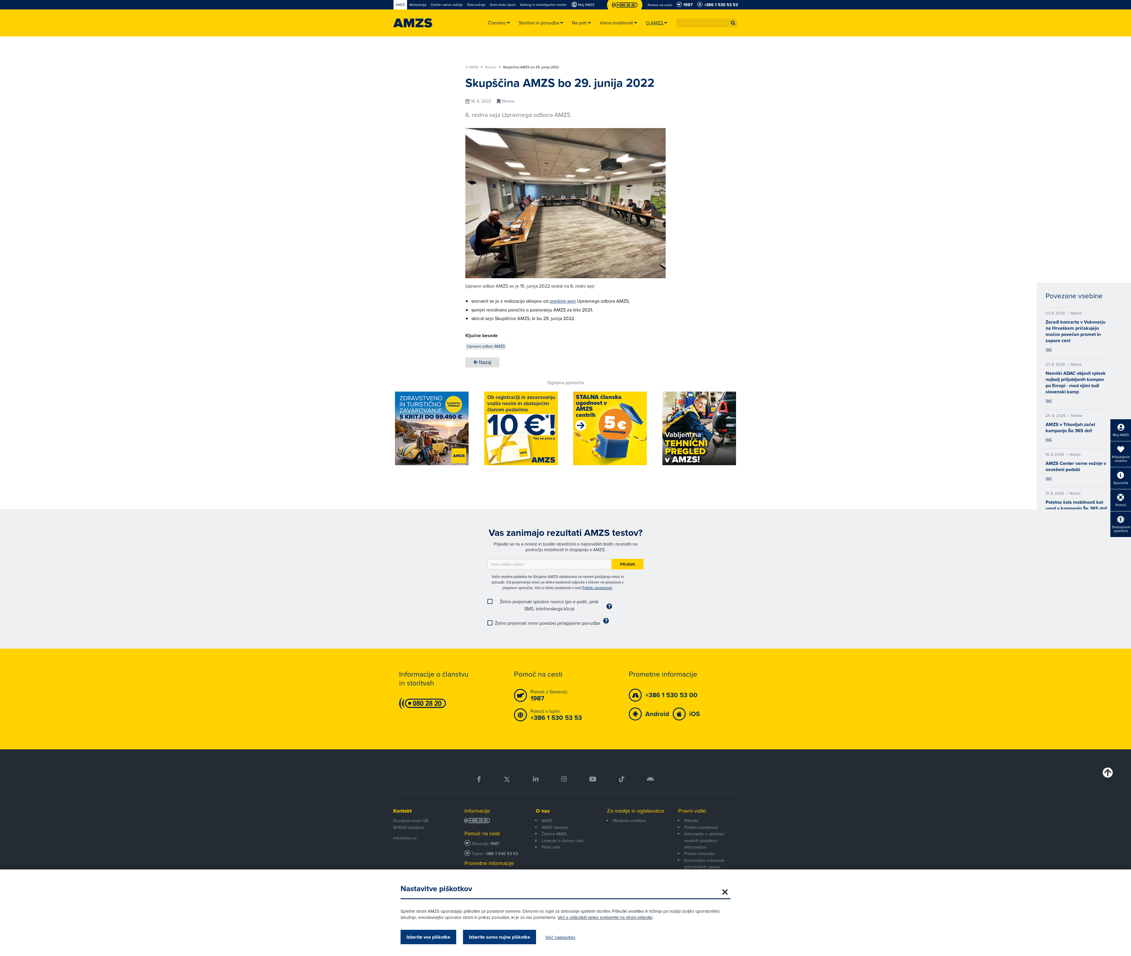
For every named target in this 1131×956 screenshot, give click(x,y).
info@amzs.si (404, 838)
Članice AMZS (554, 834)
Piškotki (691, 821)
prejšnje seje (563, 301)
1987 (494, 843)
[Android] (650, 779)
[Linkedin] (535, 779)
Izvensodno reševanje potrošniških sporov (704, 863)
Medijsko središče (629, 821)
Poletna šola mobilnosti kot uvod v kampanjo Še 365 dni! (1076, 505)
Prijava (627, 564)
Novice (491, 67)
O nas (543, 811)
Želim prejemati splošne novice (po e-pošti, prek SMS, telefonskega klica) (549, 605)
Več (1049, 349)
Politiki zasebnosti (597, 587)
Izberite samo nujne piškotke (499, 937)
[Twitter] (507, 779)
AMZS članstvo (555, 827)
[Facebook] (479, 779)
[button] (733, 23)
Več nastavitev (560, 937)
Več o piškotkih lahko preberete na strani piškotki (605, 917)
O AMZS (472, 67)
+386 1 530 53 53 (501, 853)
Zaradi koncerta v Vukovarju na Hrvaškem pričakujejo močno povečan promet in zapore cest (1075, 331)
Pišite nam (551, 847)
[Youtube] (593, 779)
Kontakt (402, 811)
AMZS (547, 821)
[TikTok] (622, 779)
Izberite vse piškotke (428, 937)
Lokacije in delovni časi (562, 841)
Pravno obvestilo (699, 853)
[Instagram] (563, 779)
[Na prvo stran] (412, 23)
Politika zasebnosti (701, 827)
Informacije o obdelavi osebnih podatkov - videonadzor (704, 840)
